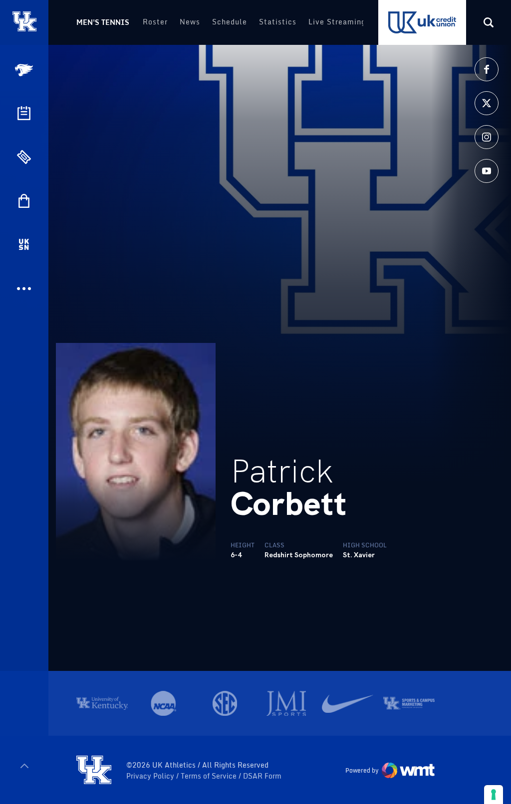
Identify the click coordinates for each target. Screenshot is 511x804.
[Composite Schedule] (24, 113)
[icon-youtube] (487, 171)
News (190, 21)
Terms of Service (210, 776)
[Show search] (488, 22)
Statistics (277, 21)
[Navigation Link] (25, 70)
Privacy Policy (151, 776)
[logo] (93, 771)
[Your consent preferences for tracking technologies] (493, 794)
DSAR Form (262, 776)
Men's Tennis (102, 22)
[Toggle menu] (24, 766)
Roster (155, 21)
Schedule (229, 21)
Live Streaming (337, 21)
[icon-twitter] (487, 103)
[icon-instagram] (487, 137)
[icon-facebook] (487, 69)
